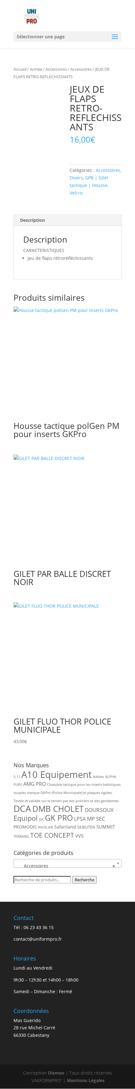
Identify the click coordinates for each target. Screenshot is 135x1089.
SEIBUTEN (86, 827)
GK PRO (59, 818)
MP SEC (96, 818)
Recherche (84, 880)
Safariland (65, 827)
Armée (36, 69)
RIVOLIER (45, 827)
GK (41, 819)
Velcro (76, 193)
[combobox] (68, 863)
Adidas (98, 776)
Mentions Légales (86, 1080)
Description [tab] (32, 220)
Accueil (20, 69)
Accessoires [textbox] (65, 866)
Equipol (26, 818)
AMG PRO (34, 783)
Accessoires (56, 69)
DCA (22, 808)
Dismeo (56, 1073)
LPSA (80, 818)
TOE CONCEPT (52, 835)
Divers (76, 178)
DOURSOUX (99, 809)
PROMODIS (25, 827)
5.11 (17, 776)
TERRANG (21, 836)
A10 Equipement (56, 774)
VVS (79, 836)
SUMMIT (105, 827)
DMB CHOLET (58, 808)
